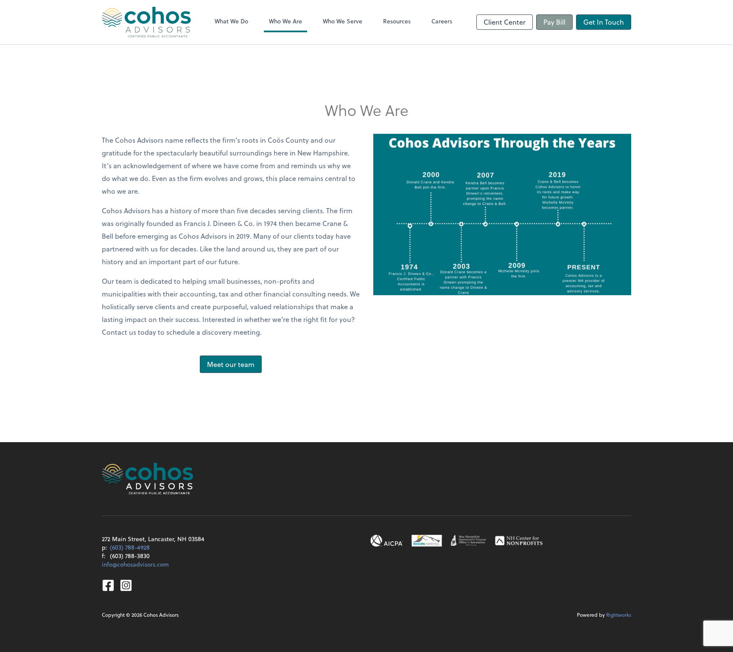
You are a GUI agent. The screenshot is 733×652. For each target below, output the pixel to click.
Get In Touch (603, 22)
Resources (397, 21)
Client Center (505, 22)
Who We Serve (342, 21)
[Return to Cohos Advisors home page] (146, 22)
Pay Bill (554, 22)
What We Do (231, 21)
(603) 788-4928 (130, 547)
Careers (441, 21)
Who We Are (285, 21)
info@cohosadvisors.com (135, 564)
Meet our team (231, 364)
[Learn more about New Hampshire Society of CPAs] (426, 541)
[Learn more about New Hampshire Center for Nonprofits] (519, 541)
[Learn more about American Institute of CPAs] (386, 541)
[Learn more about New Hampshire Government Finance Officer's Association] (468, 541)
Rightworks (618, 614)
